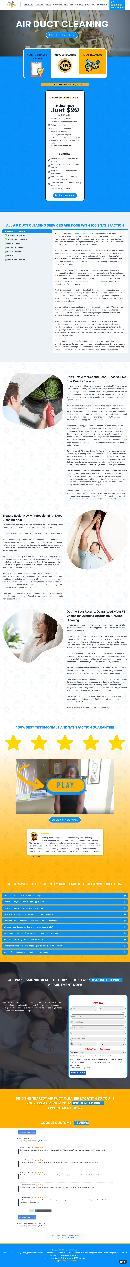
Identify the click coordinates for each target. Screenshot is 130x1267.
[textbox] (110, 1044)
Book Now (90, 5)
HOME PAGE (28, 5)
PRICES (48, 5)
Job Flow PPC (70, 1238)
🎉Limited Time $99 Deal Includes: (97, 1049)
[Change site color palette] (123, 1262)
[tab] (27, 231)
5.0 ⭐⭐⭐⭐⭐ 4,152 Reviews (117, 5)
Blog (56, 1261)
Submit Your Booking (78, 1072)
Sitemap (62, 1261)
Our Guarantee (60, 5)
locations (102, 5)
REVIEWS (39, 5)
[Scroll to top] (125, 1258)
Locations (72, 1261)
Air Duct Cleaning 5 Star (81, 233)
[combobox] (112, 1044)
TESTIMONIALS (76, 5)
